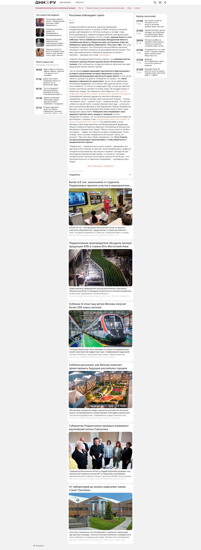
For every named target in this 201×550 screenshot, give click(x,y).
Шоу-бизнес (65, 2)
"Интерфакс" (105, 55)
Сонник (137, 8)
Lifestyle (79, 2)
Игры (129, 8)
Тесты (80, 8)
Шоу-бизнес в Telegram (100, 166)
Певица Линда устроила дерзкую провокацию (105, 8)
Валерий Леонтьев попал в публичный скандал (56, 8)
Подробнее (74, 175)
